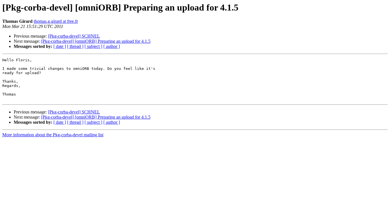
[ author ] (111, 46)
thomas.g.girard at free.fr (56, 21)
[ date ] (59, 46)
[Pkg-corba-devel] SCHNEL (74, 36)
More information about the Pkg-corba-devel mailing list (52, 134)
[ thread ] (75, 46)
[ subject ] (93, 46)
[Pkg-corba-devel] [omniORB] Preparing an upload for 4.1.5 (95, 41)
